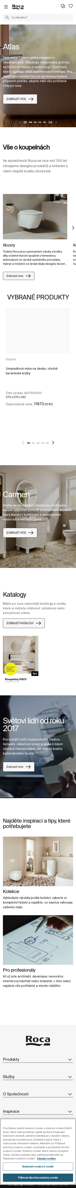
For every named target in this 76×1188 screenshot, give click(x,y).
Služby (8, 1076)
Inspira (11, 359)
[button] (7, 18)
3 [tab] (40, 122)
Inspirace (11, 1111)
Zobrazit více (14, 275)
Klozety (9, 245)
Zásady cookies (46, 1158)
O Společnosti (15, 1094)
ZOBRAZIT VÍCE (16, 99)
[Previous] (20, 122)
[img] (35, 216)
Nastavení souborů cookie (38, 1166)
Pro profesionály (19, 970)
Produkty (11, 1059)
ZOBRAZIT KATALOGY (20, 623)
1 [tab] (30, 122)
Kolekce (11, 891)
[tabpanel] (38, 76)
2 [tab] (35, 122)
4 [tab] (44, 122)
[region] (38, 1152)
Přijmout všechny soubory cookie (38, 1177)
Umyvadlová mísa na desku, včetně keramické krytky (32, 371)
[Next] (56, 122)
